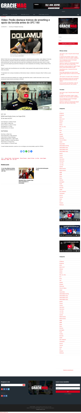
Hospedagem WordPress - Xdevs (40, 409)
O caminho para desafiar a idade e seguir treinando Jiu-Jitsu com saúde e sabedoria (68, 57)
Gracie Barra (62, 143)
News (60, 176)
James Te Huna (30, 158)
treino (60, 199)
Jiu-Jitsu (37, 158)
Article (60, 122)
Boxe (60, 130)
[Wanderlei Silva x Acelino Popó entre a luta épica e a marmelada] (26, 173)
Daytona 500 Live (4, 412)
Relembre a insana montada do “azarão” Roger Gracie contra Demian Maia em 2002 (69, 67)
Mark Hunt (3, 159)
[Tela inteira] (78, 220)
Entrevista (61, 138)
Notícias (5, 14)
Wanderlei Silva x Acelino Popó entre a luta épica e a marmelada (26, 182)
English (61, 134)
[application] (69, 215)
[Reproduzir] (61, 220)
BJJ (60, 128)
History (61, 155)
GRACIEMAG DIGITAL (44, 14)
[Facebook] (6, 389)
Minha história (62, 168)
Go (23, 384)
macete (61, 166)
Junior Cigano (43, 158)
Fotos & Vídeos (62, 140)
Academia (61, 115)
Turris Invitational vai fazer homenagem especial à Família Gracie (68, 60)
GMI (34, 14)
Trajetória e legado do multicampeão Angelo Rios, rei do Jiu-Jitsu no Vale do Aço (69, 63)
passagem (61, 182)
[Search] (78, 14)
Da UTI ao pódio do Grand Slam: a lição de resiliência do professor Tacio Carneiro (68, 83)
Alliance (61, 121)
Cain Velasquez (15, 158)
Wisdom (61, 203)
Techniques (62, 193)
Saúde (60, 189)
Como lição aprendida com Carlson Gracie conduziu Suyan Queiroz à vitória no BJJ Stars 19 (69, 73)
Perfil (60, 183)
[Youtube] (2, 389)
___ (60, 111)
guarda (60, 153)
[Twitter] (9, 389)
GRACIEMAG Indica (63, 147)
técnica (61, 195)
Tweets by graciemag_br (68, 370)
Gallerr (60, 142)
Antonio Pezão (8, 158)
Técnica (61, 197)
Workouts (61, 204)
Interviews (61, 159)
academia (61, 113)
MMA (8, 159)
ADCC (60, 117)
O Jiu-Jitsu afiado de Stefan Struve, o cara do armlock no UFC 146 (8, 170)
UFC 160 (14, 159)
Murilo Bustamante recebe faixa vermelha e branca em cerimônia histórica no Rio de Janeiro (69, 80)
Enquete (61, 136)
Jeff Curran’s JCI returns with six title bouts (69, 76)
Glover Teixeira (23, 158)
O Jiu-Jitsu (14, 14)
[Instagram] (4, 389)
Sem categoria (62, 191)
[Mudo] (76, 220)
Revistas (61, 187)
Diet (60, 132)
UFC (11, 159)
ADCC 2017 (62, 119)
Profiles (61, 185)
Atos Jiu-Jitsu (62, 126)
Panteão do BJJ (25, 14)
